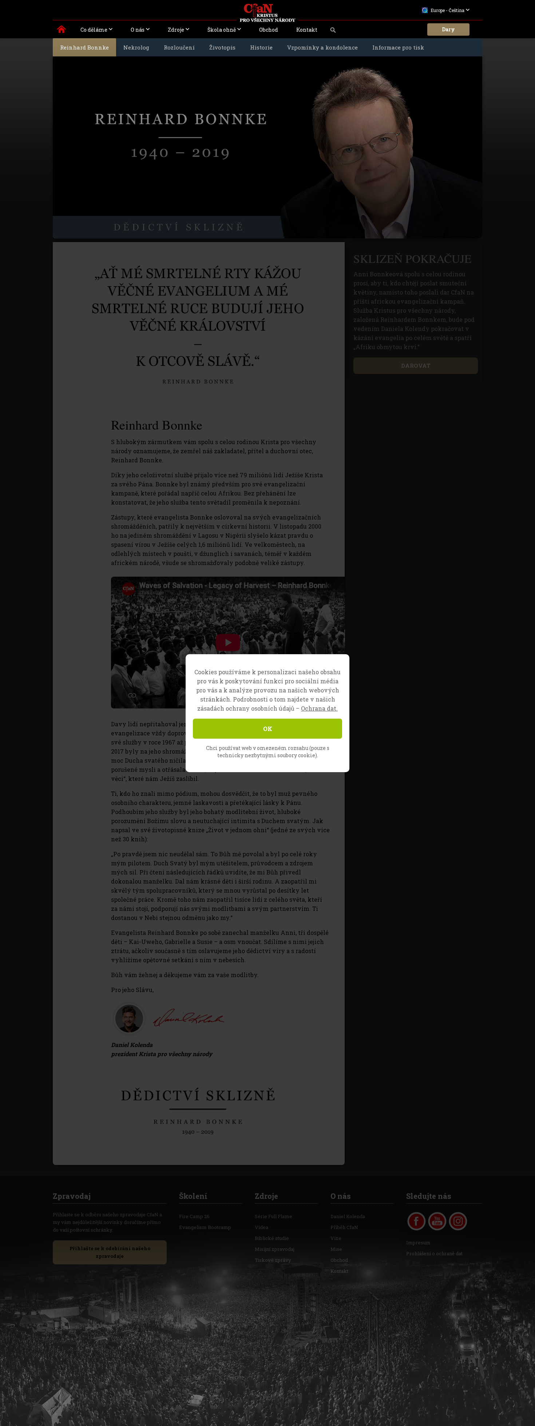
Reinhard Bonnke (84, 47)
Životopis (222, 47)
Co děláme (93, 29)
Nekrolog (136, 47)
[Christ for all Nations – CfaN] (267, 13)
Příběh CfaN (344, 1227)
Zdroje (176, 29)
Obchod (268, 29)
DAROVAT (416, 365)
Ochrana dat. (319, 708)
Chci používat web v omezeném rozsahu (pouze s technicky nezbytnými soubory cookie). (267, 751)
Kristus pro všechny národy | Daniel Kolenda (62, 31)
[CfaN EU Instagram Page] (458, 1221)
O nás (137, 29)
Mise (336, 1249)
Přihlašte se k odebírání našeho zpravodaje (110, 1252)
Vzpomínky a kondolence (322, 47)
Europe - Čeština (447, 10)
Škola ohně (221, 29)
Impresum (418, 1242)
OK (267, 728)
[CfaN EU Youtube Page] (437, 1221)
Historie (261, 47)
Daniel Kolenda (347, 1216)
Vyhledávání (333, 32)
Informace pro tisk (398, 47)
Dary (448, 29)
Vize (335, 1238)
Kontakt (306, 29)
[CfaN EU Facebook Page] (416, 1221)
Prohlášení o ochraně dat (434, 1253)
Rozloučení (179, 47)
